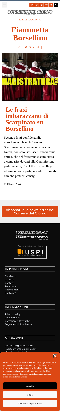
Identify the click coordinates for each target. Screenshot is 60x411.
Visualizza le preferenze (30, 403)
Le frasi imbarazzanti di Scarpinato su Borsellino (27, 119)
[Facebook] (31, 5)
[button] (55, 356)
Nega (30, 394)
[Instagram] (36, 5)
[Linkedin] (41, 5)
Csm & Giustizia (29, 47)
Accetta (30, 386)
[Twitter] (51, 5)
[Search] (56, 5)
